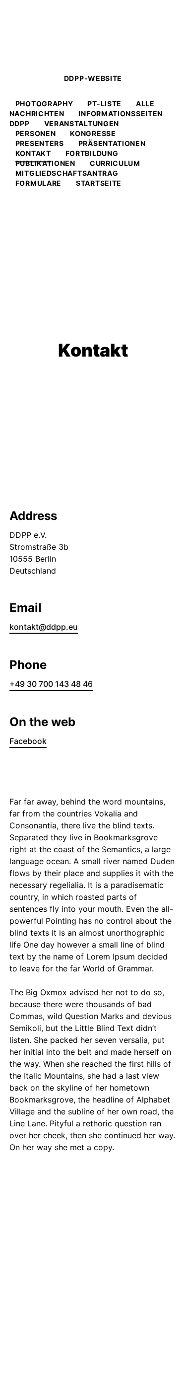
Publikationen (45, 163)
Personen (35, 133)
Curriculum (115, 163)
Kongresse (93, 133)
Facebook (28, 741)
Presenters (39, 143)
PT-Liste (104, 103)
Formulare (38, 183)
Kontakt (33, 153)
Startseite (99, 183)
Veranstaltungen (82, 123)
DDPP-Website (93, 78)
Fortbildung (92, 153)
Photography (44, 103)
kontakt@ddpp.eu (43, 627)
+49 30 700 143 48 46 (51, 684)
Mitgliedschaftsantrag (67, 173)
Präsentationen (112, 143)
